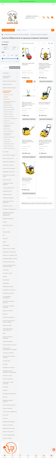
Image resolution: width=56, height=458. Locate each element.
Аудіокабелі (6, 283)
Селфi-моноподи (7, 325)
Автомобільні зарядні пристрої (8, 302)
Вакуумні (5, 314)
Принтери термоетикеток (9, 393)
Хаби (4, 333)
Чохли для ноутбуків (8, 352)
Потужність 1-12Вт (7, 273)
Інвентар (6, 97)
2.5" (4, 228)
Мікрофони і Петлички (9, 367)
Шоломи (5, 397)
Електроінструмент (8, 114)
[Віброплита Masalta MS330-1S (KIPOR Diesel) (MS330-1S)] (28, 131)
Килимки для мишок (8, 431)
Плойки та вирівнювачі (9, 435)
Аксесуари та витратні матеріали (9, 306)
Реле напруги (7, 128)
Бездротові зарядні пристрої (8, 401)
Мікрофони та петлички (9, 289)
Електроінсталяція (8, 111)
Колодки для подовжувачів (10, 118)
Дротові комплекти (8, 425)
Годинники (5, 387)
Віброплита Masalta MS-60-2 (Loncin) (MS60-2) (45, 103)
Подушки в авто (7, 179)
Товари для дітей (7, 191)
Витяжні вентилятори (9, 109)
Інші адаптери (6, 231)
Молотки (5, 238)
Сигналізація (7, 139)
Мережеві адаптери (8, 286)
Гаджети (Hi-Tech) (7, 84)
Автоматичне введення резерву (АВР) (9, 102)
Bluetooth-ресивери (8, 218)
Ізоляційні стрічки (8, 94)
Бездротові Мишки (8, 310)
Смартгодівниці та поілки (9, 344)
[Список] (52, 43)
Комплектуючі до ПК (8, 158)
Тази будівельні (7, 141)
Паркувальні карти (8, 225)
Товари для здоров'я (8, 197)
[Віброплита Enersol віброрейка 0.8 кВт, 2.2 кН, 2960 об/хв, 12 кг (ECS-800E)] (28, 93)
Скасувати (5, 67)
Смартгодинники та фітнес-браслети (8, 329)
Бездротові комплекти (9, 428)
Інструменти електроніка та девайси (38, 34)
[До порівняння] (34, 51)
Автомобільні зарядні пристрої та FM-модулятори (8, 214)
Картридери (6, 245)
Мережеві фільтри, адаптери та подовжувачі (9, 371)
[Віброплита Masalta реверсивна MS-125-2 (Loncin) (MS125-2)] (28, 169)
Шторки (5, 276)
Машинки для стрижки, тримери (9, 357)
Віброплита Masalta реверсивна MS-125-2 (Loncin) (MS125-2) (27, 179)
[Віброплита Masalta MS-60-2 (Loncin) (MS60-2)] (45, 93)
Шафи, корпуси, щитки (9, 148)
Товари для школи (7, 205)
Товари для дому (7, 194)
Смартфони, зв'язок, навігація (8, 183)
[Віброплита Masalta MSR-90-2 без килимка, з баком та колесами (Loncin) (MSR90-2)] (45, 131)
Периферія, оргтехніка (8, 171)
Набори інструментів (9, 123)
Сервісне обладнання (9, 137)
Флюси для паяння (8, 146)
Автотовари (6, 73)
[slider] (2, 58)
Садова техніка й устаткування (8, 134)
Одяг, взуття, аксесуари (9, 168)
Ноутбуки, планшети (8, 165)
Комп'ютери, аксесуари (9, 155)
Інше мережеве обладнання (7, 297)
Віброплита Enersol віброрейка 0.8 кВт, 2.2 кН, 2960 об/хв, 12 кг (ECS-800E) (28, 104)
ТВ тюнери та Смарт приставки (8, 383)
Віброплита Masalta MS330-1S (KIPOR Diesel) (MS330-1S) (27, 142)
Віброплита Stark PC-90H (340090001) (28, 64)
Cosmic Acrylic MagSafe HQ (10, 411)
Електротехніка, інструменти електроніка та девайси (16, 34)
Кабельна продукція (9, 116)
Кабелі (4, 241)
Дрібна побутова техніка (9, 87)
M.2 (4, 235)
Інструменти (7, 99)
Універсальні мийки (9, 143)
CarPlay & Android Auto (9, 261)
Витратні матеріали (8, 107)
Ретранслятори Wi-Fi (8, 293)
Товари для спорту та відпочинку (8, 202)
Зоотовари (5, 151)
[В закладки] (34, 48)
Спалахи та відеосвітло (9, 317)
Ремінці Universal (7, 438)
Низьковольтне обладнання (7, 126)
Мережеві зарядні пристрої (10, 258)
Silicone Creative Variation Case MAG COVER (9, 266)
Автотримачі (6, 279)
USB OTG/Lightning (8, 378)
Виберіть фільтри (14, 67)
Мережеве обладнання (9, 161)
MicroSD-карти (6, 360)
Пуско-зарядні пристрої (9, 405)
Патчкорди (6, 269)
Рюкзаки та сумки (7, 375)
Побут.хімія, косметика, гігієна (9, 175)
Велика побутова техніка (9, 81)
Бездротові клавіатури (9, 421)
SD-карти (5, 364)
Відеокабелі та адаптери (9, 251)
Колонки (5, 418)
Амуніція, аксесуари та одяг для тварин (9, 321)
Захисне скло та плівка (9, 248)
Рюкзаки (5, 390)
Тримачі (5, 221)
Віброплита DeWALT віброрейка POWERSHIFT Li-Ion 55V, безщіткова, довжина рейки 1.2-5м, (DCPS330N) (45, 66)
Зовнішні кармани (7, 408)
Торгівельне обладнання (9, 209)
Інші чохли (5, 415)
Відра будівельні (8, 105)
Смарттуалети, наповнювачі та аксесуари (10, 349)
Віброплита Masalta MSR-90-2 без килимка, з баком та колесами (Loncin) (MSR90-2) (45, 142)
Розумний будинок (8, 341)
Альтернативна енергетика (7, 77)
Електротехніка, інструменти (7, 91)
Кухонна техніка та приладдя (8, 337)
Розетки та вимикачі (9, 131)
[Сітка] (49, 43)
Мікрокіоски (7, 120)
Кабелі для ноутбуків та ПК (10, 255)
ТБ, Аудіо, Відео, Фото (8, 187)
